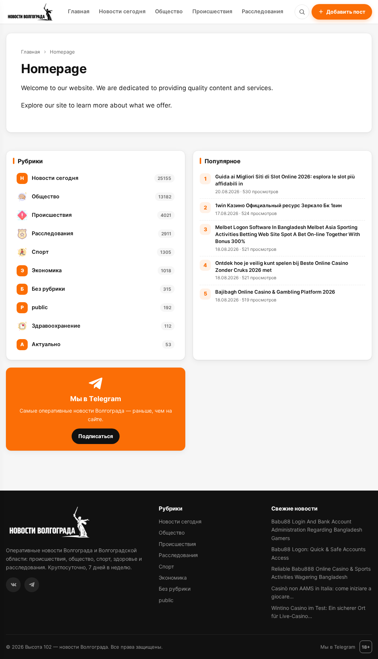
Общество (169, 11)
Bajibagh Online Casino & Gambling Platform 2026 (275, 292)
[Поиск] (302, 11)
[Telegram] (31, 584)
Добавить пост (345, 11)
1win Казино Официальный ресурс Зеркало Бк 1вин (278, 205)
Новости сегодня (122, 11)
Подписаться (95, 436)
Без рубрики (174, 588)
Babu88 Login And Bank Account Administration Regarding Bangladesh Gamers (316, 529)
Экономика (173, 577)
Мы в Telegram (337, 647)
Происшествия (212, 11)
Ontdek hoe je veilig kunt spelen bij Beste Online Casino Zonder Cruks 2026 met (281, 266)
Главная (78, 11)
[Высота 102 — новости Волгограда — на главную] (29, 12)
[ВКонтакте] (13, 584)
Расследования (262, 11)
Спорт (166, 566)
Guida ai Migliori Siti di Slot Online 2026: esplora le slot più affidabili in (285, 180)
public (166, 600)
